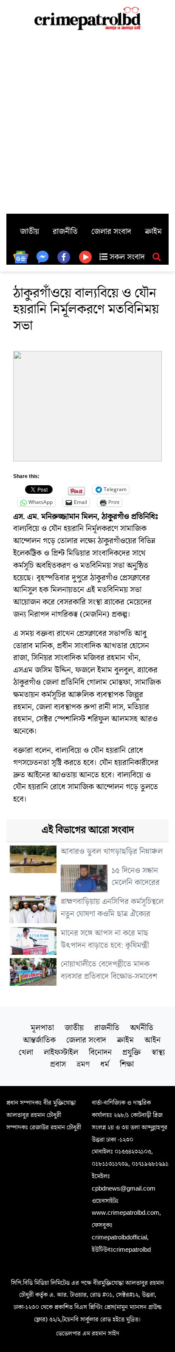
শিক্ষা (127, 1064)
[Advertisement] (87, 121)
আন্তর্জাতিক (39, 1040)
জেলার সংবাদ (111, 232)
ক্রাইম (153, 232)
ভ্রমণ (83, 1064)
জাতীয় (29, 232)
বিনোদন (100, 1052)
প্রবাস (58, 1064)
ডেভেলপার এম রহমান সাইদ (87, 1333)
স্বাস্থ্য (158, 1052)
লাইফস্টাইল (61, 1052)
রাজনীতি (65, 232)
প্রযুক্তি (131, 1052)
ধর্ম (104, 1064)
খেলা (26, 1052)
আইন (152, 1040)
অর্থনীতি (141, 1028)
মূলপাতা (42, 1028)
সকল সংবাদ (126, 257)
